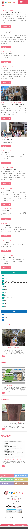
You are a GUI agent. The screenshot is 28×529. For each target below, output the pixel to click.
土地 (5, 292)
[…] (4, 355)
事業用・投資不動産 (9, 281)
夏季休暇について (5, 210)
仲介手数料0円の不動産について (9, 169)
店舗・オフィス (8, 320)
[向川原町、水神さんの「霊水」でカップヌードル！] (13, 337)
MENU (24, 2)
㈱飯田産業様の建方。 (7, 385)
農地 (5, 300)
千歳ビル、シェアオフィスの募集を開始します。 (12, 104)
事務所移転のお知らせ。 (7, 139)
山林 (5, 303)
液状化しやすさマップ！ (7, 53)
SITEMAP (12, 521)
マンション (7, 275)
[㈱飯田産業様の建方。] (13, 376)
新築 (5, 295)
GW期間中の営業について (7, 257)
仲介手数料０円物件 (9, 297)
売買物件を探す (7, 525)
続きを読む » (6, 26)
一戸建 (5, 278)
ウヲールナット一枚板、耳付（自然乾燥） (12, 422)
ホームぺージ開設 (5, 225)
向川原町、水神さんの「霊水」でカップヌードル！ (13, 348)
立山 (5, 283)
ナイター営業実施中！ (6, 190)
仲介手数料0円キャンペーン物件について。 (11, 12)
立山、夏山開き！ (5, 242)
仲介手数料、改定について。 (8, 33)
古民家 (5, 289)
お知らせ (11, 10)
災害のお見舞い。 (5, 68)
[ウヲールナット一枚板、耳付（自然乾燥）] (13, 412)
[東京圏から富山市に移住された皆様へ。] (13, 449)
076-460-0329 (18, 528)
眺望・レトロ (7, 306)
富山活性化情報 (17, 102)
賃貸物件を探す (21, 525)
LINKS (16, 521)
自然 (5, 286)
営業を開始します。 (6, 152)
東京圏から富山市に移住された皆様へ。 (11, 459)
